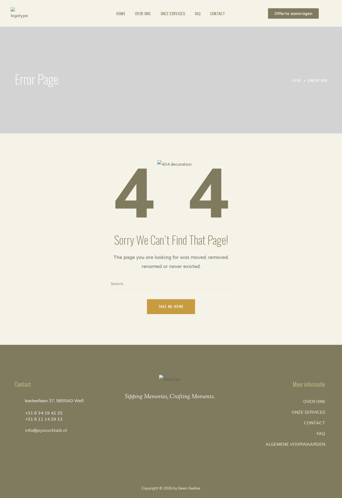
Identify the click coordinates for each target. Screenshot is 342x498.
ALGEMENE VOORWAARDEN (295, 444)
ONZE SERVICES (308, 412)
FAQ (321, 433)
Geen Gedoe (189, 488)
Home (297, 80)
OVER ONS (314, 401)
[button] (293, 13)
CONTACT (314, 422)
